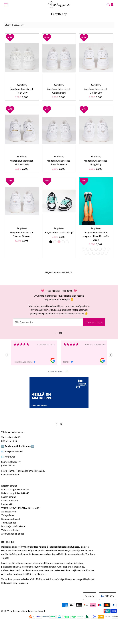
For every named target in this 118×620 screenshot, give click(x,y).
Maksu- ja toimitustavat (13, 526)
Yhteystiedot (8, 515)
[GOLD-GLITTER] (100, 249)
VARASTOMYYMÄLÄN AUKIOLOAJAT (21, 507)
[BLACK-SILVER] (87, 249)
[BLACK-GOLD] (91, 249)
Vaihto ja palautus (10, 530)
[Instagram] (60, 332)
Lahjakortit (7, 504)
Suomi (88, 596)
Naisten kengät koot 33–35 (15, 489)
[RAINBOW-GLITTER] (96, 249)
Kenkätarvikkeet (9, 500)
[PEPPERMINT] (54, 241)
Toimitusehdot (8, 522)
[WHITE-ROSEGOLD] (93, 253)
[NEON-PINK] (98, 253)
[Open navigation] (6, 4)
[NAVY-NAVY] (104, 249)
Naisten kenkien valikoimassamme (26, 554)
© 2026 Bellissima (10, 611)
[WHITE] (63, 241)
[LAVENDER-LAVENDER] (108, 249)
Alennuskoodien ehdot (12, 533)
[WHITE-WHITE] (89, 253)
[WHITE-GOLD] (106, 253)
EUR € (108, 596)
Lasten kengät (8, 496)
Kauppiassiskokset (10, 519)
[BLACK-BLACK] (83, 249)
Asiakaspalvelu (8, 511)
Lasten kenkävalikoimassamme (16, 563)
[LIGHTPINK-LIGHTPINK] (85, 253)
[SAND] (67, 241)
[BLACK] (50, 241)
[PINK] (59, 241)
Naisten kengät (9, 485)
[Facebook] (57, 332)
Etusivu (8, 25)
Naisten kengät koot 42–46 (15, 493)
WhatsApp (10, 456)
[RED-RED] (102, 253)
